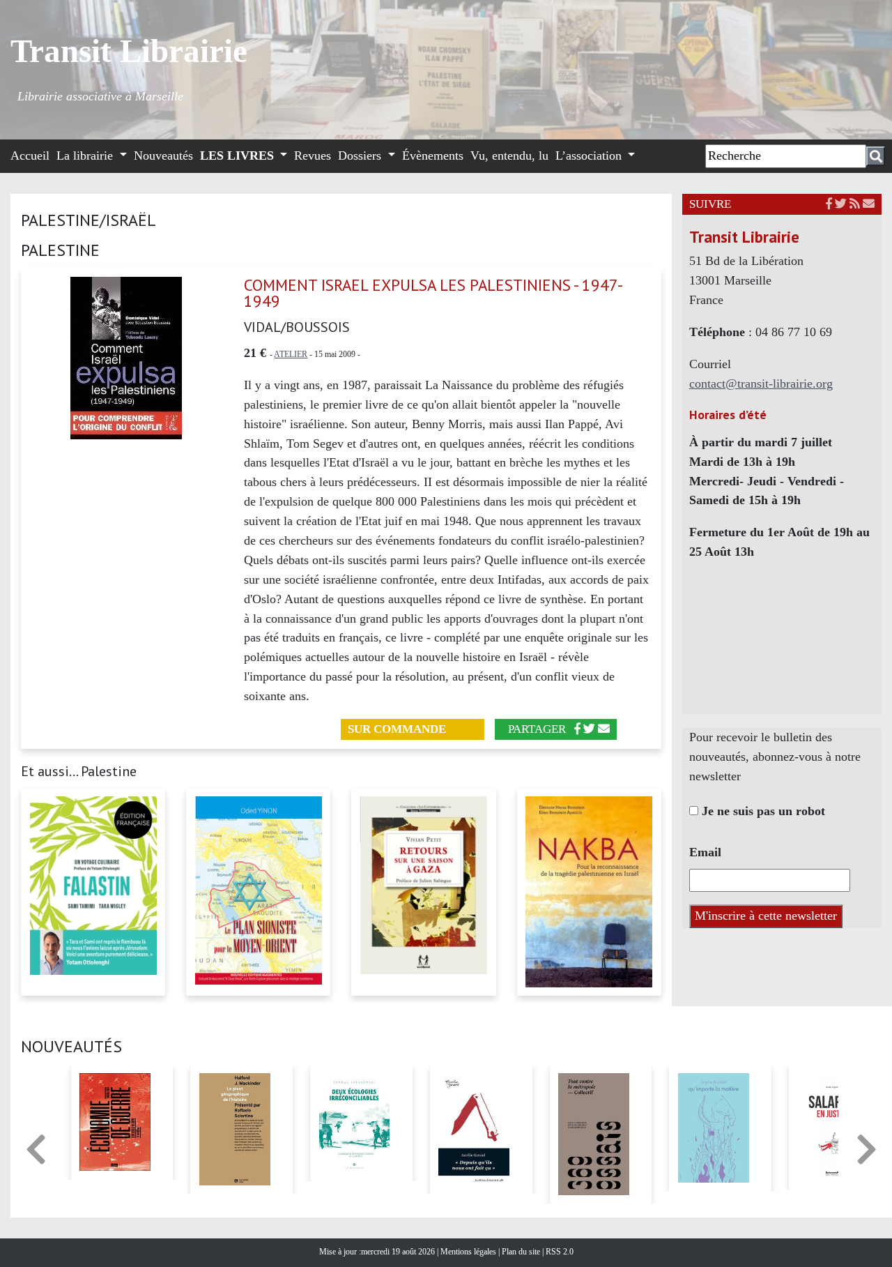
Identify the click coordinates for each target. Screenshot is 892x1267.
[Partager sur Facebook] (577, 729)
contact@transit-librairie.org (761, 383)
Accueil (29, 155)
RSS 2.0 (559, 1252)
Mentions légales (469, 1252)
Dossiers (361, 155)
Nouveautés (163, 155)
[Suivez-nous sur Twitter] (841, 204)
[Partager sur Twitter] (589, 729)
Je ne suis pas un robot (761, 811)
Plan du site (522, 1252)
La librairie (86, 155)
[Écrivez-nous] (604, 729)
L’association (590, 155)
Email (705, 852)
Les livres (238, 155)
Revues (312, 155)
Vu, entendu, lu (509, 155)
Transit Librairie (128, 51)
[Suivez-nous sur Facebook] (829, 204)
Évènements (432, 155)
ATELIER (290, 354)
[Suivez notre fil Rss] (854, 204)
